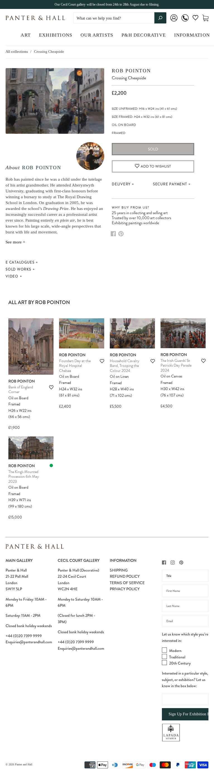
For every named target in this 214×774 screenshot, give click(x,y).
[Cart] (205, 18)
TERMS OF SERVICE (127, 583)
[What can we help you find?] (119, 18)
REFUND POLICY (125, 576)
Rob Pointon (41, 167)
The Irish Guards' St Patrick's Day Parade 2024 (175, 365)
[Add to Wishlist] (51, 387)
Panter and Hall (23, 764)
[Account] (173, 21)
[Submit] (160, 17)
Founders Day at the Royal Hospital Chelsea (75, 366)
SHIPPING (119, 570)
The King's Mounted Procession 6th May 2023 (23, 476)
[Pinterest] (121, 233)
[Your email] (185, 621)
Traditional (177, 657)
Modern (175, 650)
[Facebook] (113, 233)
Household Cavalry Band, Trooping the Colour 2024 (124, 366)
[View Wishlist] (195, 19)
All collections (17, 51)
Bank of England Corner (20, 389)
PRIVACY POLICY (125, 589)
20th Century (180, 663)
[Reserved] (51, 465)
